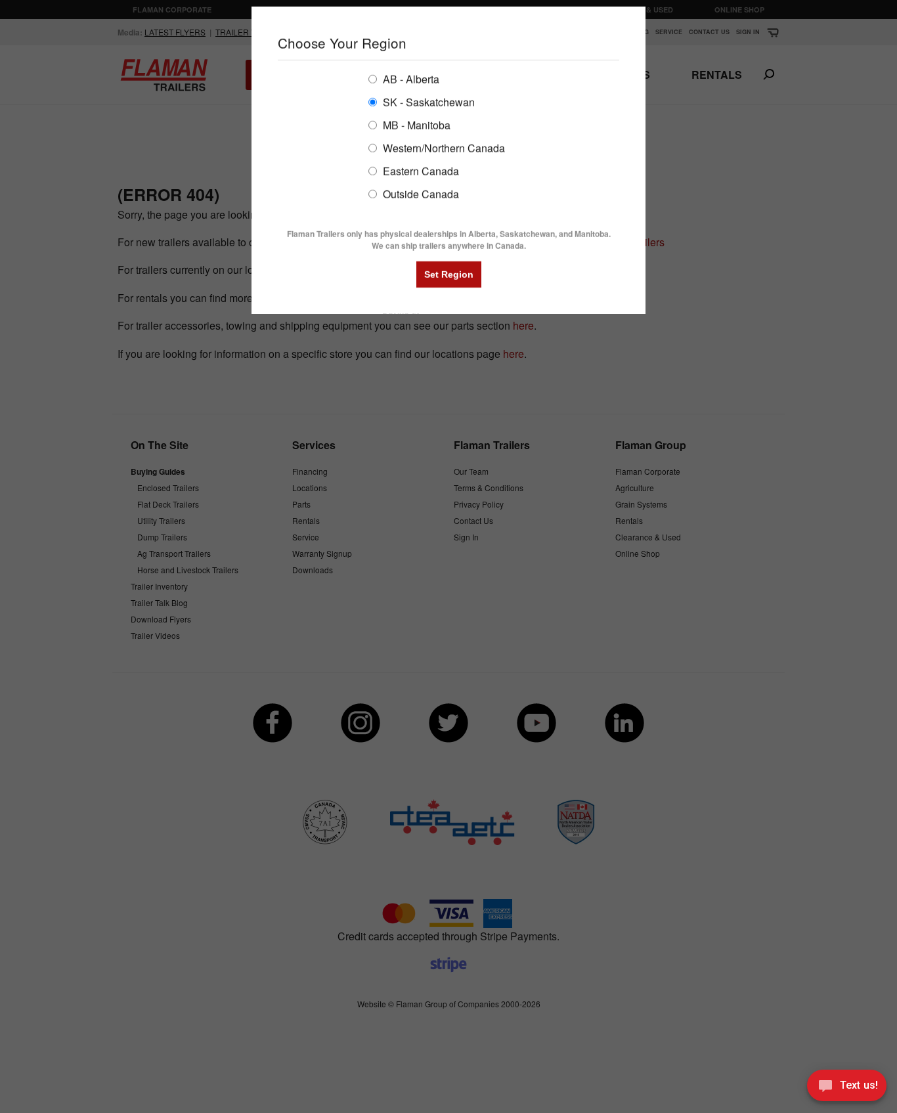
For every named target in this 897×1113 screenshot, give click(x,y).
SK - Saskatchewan (427, 101)
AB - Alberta (409, 78)
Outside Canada (419, 193)
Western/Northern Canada (442, 147)
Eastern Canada (419, 170)
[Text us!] (847, 1087)
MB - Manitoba (415, 124)
